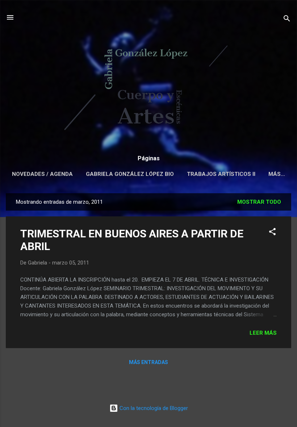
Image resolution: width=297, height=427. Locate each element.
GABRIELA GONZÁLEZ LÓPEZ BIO (130, 174)
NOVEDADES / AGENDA (42, 174)
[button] (272, 232)
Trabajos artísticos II (221, 174)
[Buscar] (287, 20)
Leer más (263, 333)
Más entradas (148, 362)
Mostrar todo (259, 202)
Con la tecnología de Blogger (153, 408)
